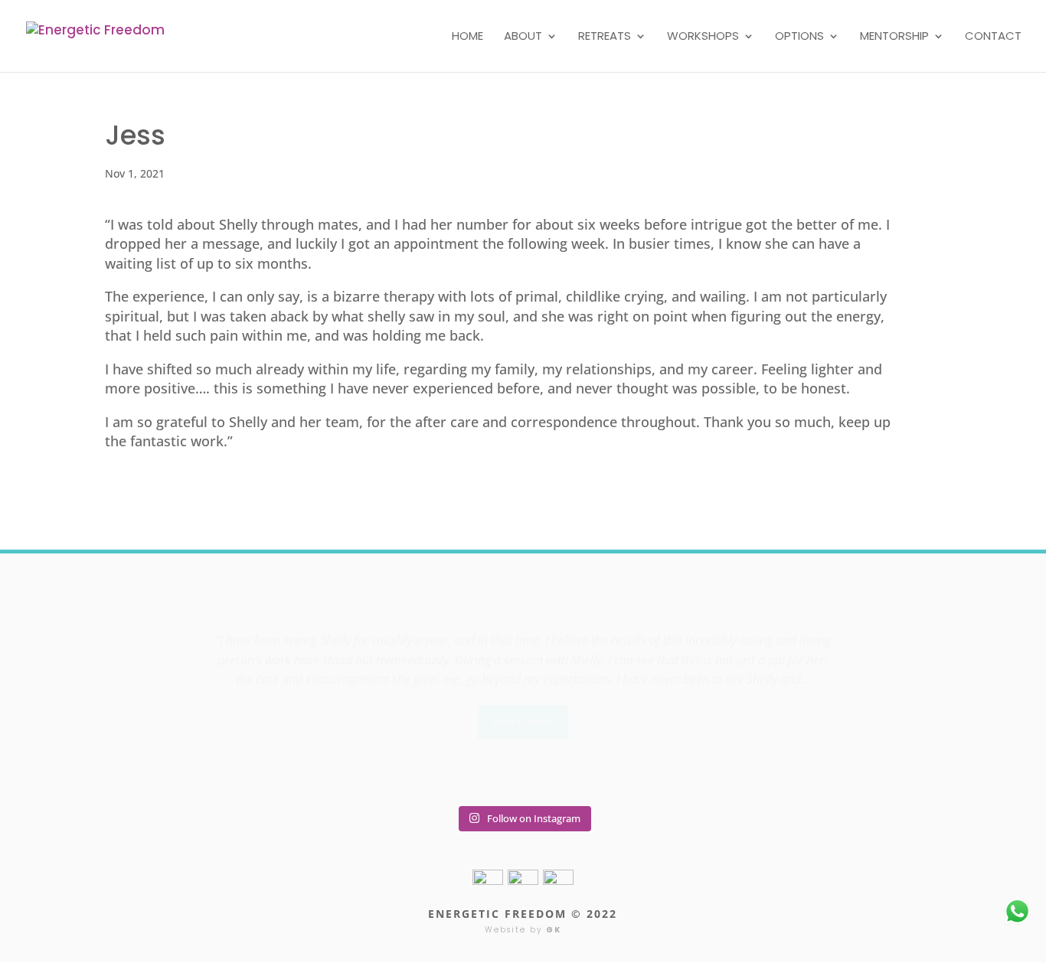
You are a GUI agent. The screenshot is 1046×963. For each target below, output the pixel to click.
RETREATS (604, 37)
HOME (467, 37)
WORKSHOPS (703, 37)
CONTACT (993, 37)
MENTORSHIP (894, 37)
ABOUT (523, 37)
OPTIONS (799, 37)
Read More (523, 713)
